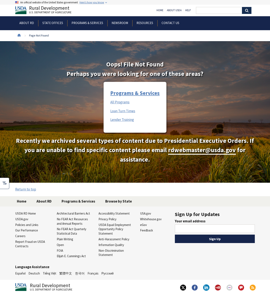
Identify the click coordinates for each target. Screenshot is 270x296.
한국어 (80, 273)
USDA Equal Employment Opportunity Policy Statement (115, 229)
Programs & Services (135, 93)
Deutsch (34, 273)
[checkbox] (4, 183)
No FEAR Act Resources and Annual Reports (72, 221)
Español (20, 273)
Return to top (25, 189)
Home (160, 10)
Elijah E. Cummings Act (71, 256)
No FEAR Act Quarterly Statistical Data (71, 231)
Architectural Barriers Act (73, 213)
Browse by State (118, 201)
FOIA (60, 251)
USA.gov (145, 213)
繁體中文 (65, 273)
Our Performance (26, 230)
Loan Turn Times (122, 111)
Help (188, 10)
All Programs (120, 102)
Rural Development (50, 10)
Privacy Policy (107, 219)
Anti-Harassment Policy (114, 239)
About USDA (174, 10)
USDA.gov (21, 219)
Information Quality (111, 245)
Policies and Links (26, 225)
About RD (43, 201)
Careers (20, 236)
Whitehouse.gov (151, 219)
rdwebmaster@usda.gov (202, 150)
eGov (143, 225)
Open (60, 245)
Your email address (190, 221)
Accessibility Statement (114, 213)
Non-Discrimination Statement (111, 253)
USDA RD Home (25, 213)
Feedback (146, 230)
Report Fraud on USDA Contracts (30, 244)
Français (93, 273)
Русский (107, 273)
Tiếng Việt (49, 273)
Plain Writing (65, 239)
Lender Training (122, 119)
